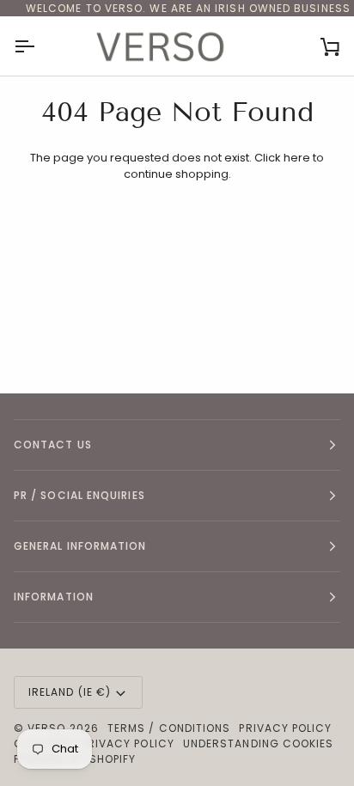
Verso (46, 728)
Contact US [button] (53, 444)
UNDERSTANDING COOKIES (258, 743)
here (297, 157)
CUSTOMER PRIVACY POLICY (94, 743)
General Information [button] (80, 546)
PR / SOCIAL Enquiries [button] (79, 495)
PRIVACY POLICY (285, 728)
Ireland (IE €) (69, 692)
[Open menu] (39, 46)
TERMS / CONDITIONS (168, 728)
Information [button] (54, 596)
